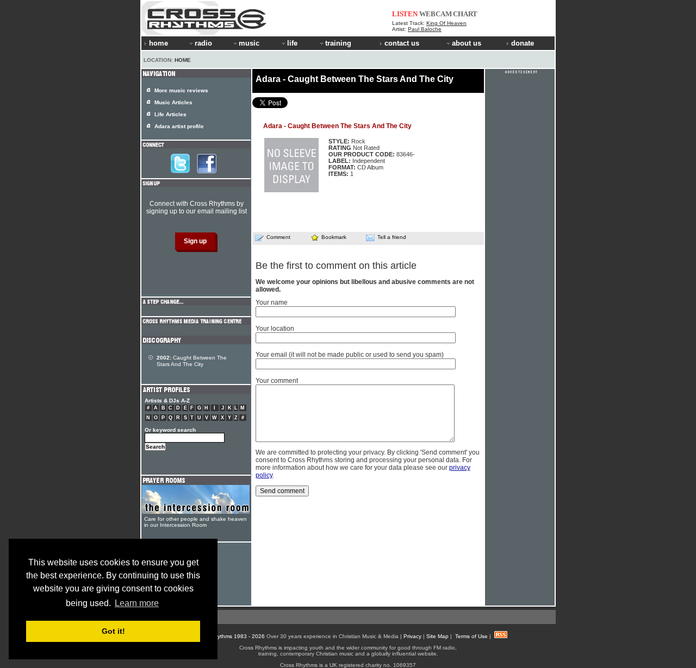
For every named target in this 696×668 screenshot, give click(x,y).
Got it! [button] (113, 631)
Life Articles (170, 114)
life (292, 43)
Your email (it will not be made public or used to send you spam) (350, 354)
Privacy (412, 636)
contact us (401, 43)
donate (522, 43)
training (338, 43)
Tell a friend (391, 237)
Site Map (437, 636)
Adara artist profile (179, 126)
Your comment (277, 381)
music (249, 43)
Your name (272, 302)
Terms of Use (471, 636)
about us (466, 43)
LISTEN (405, 14)
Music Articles (173, 102)
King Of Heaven (446, 23)
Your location (275, 328)
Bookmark (333, 237)
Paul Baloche (425, 29)
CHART (465, 14)
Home (183, 60)
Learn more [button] (137, 603)
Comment (278, 237)
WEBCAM (435, 14)
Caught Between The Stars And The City (192, 361)
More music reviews (181, 90)
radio (203, 43)
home (158, 43)
